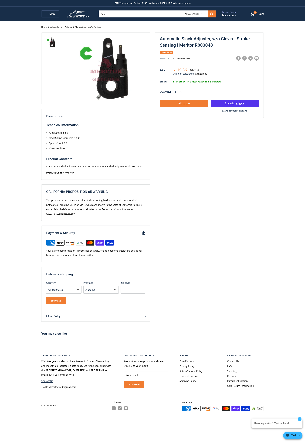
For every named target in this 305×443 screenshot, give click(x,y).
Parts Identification (237, 380)
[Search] (212, 13)
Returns (231, 375)
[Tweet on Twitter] (250, 58)
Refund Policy (52, 316)
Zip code (125, 282)
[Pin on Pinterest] (244, 58)
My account (229, 15)
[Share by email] (256, 58)
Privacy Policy (187, 366)
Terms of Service (189, 375)
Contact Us (47, 380)
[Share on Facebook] (238, 58)
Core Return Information (240, 385)
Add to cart (184, 103)
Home (44, 27)
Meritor (164, 58)
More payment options (234, 110)
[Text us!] (293, 436)
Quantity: (165, 91)
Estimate (56, 300)
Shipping (232, 371)
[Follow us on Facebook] (114, 408)
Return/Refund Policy (191, 371)
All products (56, 27)
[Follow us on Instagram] (120, 408)
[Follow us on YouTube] (126, 408)
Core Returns (187, 361)
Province (88, 282)
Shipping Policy (188, 380)
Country (51, 282)
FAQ (229, 366)
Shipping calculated (183, 73)
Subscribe (134, 384)
